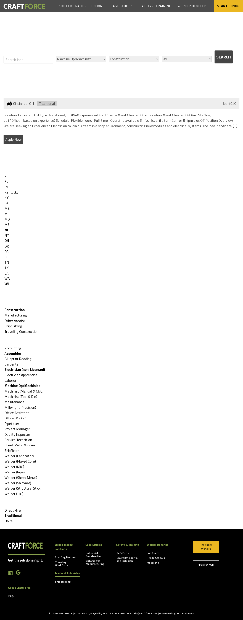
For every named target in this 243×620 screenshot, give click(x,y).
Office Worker (15, 418)
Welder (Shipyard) (17, 483)
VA (6, 273)
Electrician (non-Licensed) (24, 369)
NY (6, 235)
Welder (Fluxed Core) (20, 461)
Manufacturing (15, 315)
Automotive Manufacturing (95, 562)
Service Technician (18, 439)
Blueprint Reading (17, 358)
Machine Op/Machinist (22, 385)
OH (6, 240)
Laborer (10, 380)
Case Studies (122, 6)
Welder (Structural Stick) (22, 488)
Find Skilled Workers (206, 547)
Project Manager (17, 429)
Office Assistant (16, 412)
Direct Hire (12, 510)
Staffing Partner (65, 557)
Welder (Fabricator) (19, 456)
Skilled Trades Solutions (82, 6)
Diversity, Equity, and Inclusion (127, 559)
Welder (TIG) (13, 493)
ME (6, 208)
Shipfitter (11, 450)
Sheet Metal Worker (19, 445)
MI (6, 214)
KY (6, 197)
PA (6, 251)
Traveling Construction (21, 331)
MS (6, 224)
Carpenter (12, 364)
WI (6, 284)
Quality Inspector (17, 434)
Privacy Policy (167, 613)
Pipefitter (11, 423)
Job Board (153, 553)
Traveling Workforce (61, 564)
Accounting (12, 348)
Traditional (13, 515)
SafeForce (123, 553)
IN (6, 187)
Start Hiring (228, 6)
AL (6, 176)
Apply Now (13, 139)
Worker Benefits (192, 6)
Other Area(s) (14, 320)
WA (7, 278)
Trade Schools (156, 558)
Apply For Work (206, 565)
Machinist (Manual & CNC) (23, 391)
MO (7, 219)
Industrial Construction (94, 555)
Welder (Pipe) (14, 472)
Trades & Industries (67, 573)
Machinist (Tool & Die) (20, 396)
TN (6, 262)
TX (6, 267)
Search (223, 57)
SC (6, 257)
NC (6, 230)
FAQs (11, 596)
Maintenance (14, 402)
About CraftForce (19, 588)
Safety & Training (155, 6)
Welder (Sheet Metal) (20, 477)
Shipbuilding (13, 326)
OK (6, 246)
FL (6, 181)
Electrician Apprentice (20, 375)
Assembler (12, 353)
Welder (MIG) (14, 466)
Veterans (153, 563)
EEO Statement (185, 613)
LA (6, 203)
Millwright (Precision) (20, 407)
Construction (14, 310)
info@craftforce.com (145, 613)
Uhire (8, 521)
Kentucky (11, 192)
